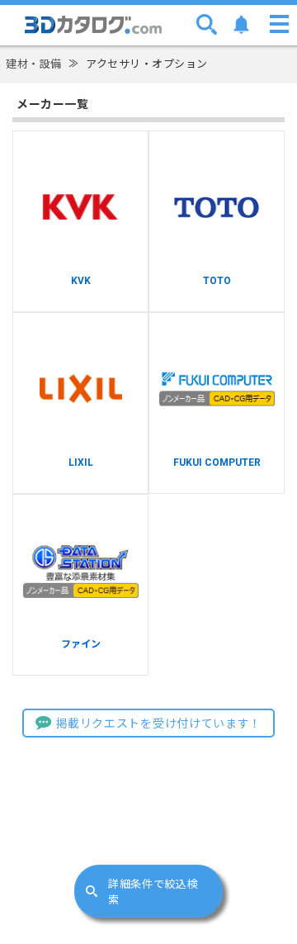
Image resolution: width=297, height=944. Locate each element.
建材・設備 (34, 64)
